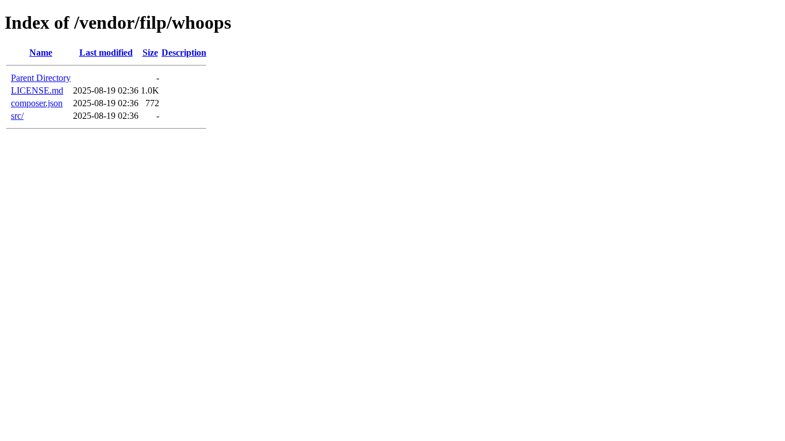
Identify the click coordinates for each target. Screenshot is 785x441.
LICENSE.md (37, 90)
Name (40, 52)
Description (183, 52)
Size (150, 52)
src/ (17, 116)
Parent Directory (41, 78)
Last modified (106, 52)
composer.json (37, 103)
